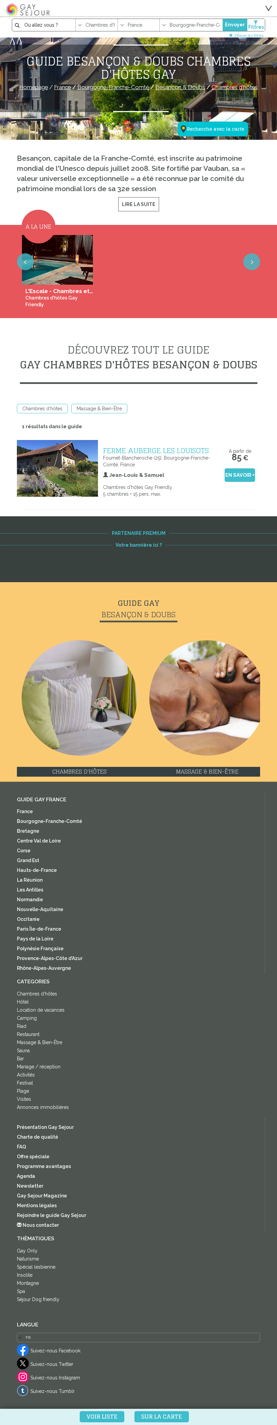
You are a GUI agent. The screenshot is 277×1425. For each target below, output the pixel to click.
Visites (24, 1099)
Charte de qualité (37, 1137)
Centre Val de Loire (39, 841)
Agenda (26, 1176)
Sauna (23, 1050)
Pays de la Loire (35, 938)
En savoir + (240, 475)
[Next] (251, 261)
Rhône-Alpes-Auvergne (44, 968)
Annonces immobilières (43, 1107)
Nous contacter (40, 1225)
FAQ (21, 1146)
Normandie (30, 899)
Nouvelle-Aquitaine (40, 909)
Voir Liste (102, 1416)
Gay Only (27, 1250)
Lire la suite (138, 204)
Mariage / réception (38, 1066)
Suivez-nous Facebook (55, 1350)
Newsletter (30, 1186)
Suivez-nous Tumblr (52, 1391)
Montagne (28, 1283)
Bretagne (28, 831)
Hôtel (23, 1002)
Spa (21, 1291)
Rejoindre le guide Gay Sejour (51, 1215)
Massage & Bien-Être (99, 408)
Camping (27, 1018)
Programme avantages (44, 1166)
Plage (23, 1091)
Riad (21, 1026)
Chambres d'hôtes (42, 408)
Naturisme (28, 1259)
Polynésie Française (40, 948)
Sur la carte (161, 1416)
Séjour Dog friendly (38, 1299)
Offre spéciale (33, 1156)
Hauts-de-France (37, 870)
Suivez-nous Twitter (51, 1364)
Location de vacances (41, 1010)
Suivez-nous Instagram (55, 1377)
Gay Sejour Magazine (42, 1195)
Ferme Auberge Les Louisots (156, 450)
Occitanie (28, 919)
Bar (20, 1058)
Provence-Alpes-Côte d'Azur (49, 958)
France (25, 811)
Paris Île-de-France (39, 929)
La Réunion (30, 880)
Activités (26, 1075)
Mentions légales (37, 1205)
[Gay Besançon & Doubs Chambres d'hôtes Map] (209, 96)
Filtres (256, 27)
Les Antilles (30, 889)
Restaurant (28, 1034)
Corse (23, 850)
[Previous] (25, 261)
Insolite (24, 1275)
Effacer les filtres (248, 35)
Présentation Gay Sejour (45, 1127)
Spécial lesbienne (36, 1267)
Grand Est (28, 860)
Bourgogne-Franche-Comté (49, 821)
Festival (25, 1083)
